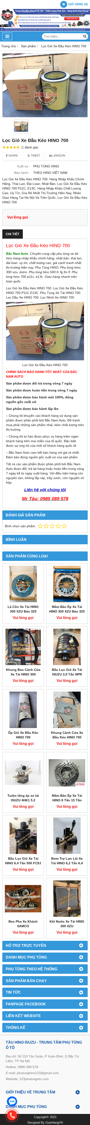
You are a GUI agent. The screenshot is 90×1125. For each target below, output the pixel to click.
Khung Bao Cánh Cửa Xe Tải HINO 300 (23, 672)
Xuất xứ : (23, 166)
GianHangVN (54, 1122)
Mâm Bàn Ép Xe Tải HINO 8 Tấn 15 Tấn (67, 798)
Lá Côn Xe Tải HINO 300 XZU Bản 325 (23, 609)
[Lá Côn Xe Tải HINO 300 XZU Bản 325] (23, 584)
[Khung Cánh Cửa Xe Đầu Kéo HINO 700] (67, 710)
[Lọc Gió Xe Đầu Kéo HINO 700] (45, 85)
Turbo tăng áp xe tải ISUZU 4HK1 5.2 (23, 798)
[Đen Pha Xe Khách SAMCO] (23, 898)
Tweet (35, 155)
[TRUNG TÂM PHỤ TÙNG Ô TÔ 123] (45, 30)
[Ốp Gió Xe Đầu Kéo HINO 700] (23, 710)
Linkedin (58, 155)
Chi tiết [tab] (12, 234)
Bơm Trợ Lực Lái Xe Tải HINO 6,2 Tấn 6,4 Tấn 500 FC (67, 863)
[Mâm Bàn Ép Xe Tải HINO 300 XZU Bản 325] (67, 584)
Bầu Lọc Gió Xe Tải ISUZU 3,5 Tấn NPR (67, 672)
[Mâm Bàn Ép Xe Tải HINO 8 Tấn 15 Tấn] (67, 773)
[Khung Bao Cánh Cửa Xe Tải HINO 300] (23, 647)
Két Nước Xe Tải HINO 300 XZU (67, 924)
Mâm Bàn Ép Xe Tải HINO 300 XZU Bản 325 (67, 609)
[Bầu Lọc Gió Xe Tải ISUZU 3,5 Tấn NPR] (67, 647)
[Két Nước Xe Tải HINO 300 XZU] (67, 898)
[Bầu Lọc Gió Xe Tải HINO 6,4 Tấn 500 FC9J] (23, 835)
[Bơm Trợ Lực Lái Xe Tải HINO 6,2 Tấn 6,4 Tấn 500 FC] (67, 835)
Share (13, 155)
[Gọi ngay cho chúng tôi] (48, 1115)
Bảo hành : (22, 173)
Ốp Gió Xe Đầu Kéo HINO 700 (23, 735)
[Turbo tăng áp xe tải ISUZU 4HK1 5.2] (23, 773)
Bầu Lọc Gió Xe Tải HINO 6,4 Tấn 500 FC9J (23, 861)
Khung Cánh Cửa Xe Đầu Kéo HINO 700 (67, 735)
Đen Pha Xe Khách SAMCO (23, 924)
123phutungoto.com (34, 1079)
